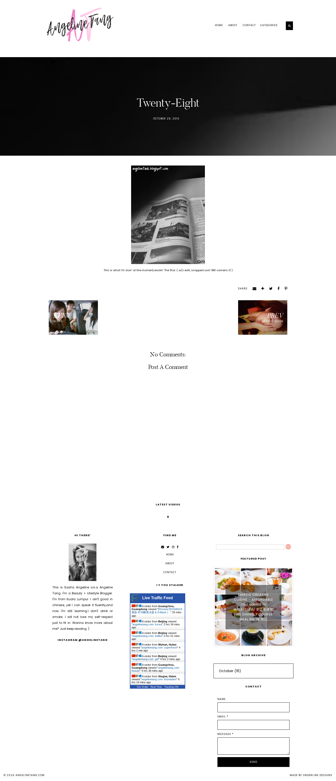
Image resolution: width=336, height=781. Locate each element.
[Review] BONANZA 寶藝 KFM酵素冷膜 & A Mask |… (157, 611)
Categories (269, 25)
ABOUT (232, 25)
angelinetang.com (30, 775)
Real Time (156, 686)
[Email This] (253, 288)
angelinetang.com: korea (147, 624)
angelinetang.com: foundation (159, 679)
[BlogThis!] (261, 288)
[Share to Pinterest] (284, 288)
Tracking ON (171, 686)
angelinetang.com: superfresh (159, 647)
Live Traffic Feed (157, 598)
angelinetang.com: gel (145, 659)
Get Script (142, 686)
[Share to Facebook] (277, 288)
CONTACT (249, 25)
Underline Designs (317, 775)
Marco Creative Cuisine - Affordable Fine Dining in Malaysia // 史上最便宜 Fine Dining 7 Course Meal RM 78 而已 (253, 607)
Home (219, 25)
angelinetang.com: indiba (147, 635)
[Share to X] (269, 288)
